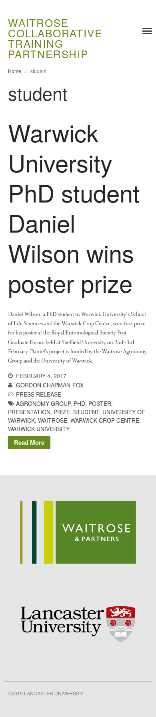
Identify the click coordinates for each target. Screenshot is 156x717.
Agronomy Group (43, 403)
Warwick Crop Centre (104, 420)
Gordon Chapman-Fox (50, 385)
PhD (79, 403)
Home (14, 70)
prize (62, 412)
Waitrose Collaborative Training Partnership (55, 38)
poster (99, 403)
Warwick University (39, 429)
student (86, 412)
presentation (29, 412)
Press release (38, 394)
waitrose (52, 420)
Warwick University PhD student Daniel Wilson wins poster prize (74, 207)
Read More (29, 442)
